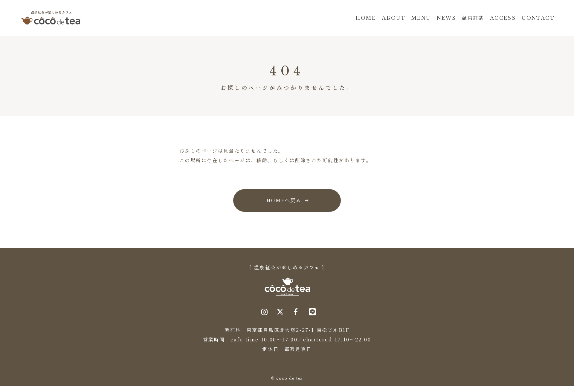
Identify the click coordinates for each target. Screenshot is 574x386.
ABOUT (393, 18)
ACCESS (503, 18)
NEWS (446, 18)
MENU (421, 18)
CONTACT (538, 18)
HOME (366, 18)
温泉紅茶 (473, 18)
